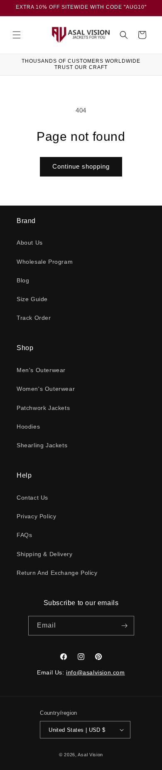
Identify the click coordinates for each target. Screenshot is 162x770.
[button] (16, 35)
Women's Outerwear (46, 388)
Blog (23, 280)
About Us (30, 242)
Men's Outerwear (41, 370)
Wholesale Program (45, 261)
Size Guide (32, 299)
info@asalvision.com (95, 672)
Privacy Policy (36, 516)
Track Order (34, 317)
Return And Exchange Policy (57, 572)
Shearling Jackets (42, 445)
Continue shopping (81, 166)
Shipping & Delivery (44, 554)
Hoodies (28, 426)
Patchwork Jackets (43, 408)
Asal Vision (90, 754)
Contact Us (32, 497)
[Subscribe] (124, 625)
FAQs (24, 535)
